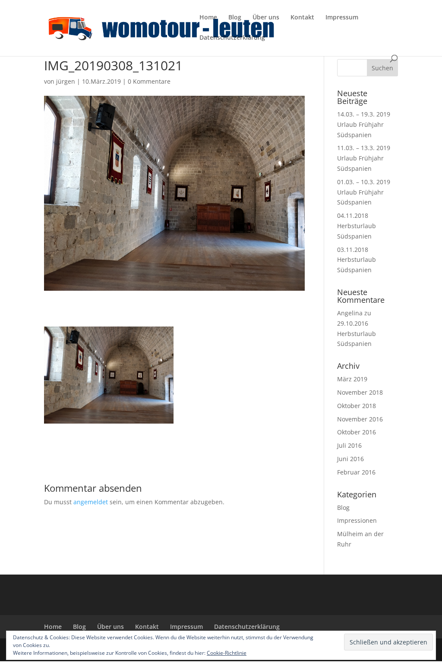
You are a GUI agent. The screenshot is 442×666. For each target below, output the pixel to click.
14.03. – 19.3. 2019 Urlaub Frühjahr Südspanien (363, 124)
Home (208, 17)
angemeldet (90, 502)
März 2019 (352, 379)
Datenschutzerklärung (232, 38)
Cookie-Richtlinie (226, 653)
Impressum (341, 17)
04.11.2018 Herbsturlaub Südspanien (356, 225)
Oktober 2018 (356, 406)
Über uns (266, 17)
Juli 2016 (349, 445)
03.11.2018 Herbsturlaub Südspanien (356, 259)
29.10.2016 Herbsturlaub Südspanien (356, 333)
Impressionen (357, 520)
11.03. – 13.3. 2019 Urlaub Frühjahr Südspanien (363, 158)
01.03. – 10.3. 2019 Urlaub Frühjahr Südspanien (363, 192)
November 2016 (360, 419)
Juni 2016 (350, 459)
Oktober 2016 (356, 432)
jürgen (65, 81)
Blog (234, 17)
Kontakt (302, 17)
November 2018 (360, 392)
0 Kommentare (149, 81)
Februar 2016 (356, 472)
